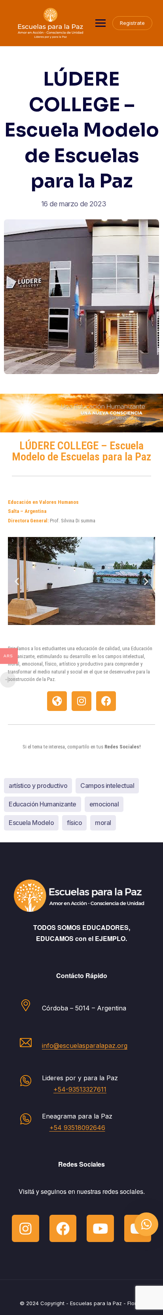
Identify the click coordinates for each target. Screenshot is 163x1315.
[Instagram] (81, 701)
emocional (104, 804)
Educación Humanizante (42, 804)
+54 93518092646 (77, 1128)
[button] (17, 581)
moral (103, 823)
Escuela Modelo (31, 823)
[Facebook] (106, 701)
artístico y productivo (38, 785)
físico (74, 823)
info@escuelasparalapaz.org (84, 1045)
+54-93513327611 (79, 1089)
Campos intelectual (107, 785)
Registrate (132, 23)
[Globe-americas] (57, 701)
